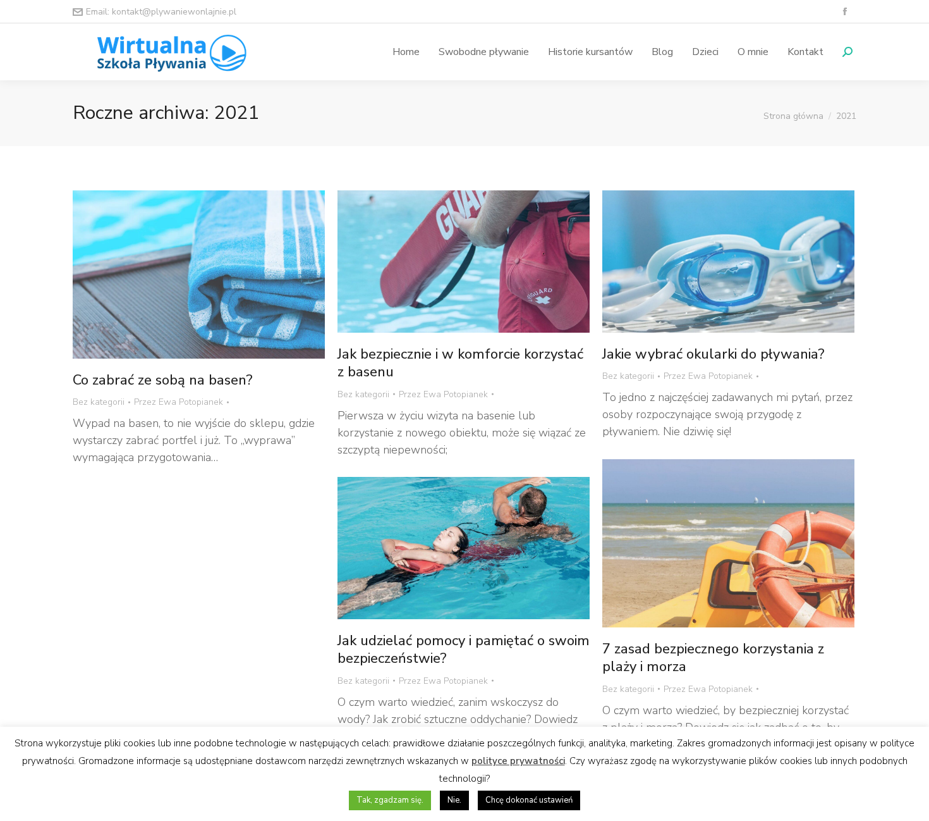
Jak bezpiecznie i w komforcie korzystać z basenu (460, 363)
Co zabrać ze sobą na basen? (163, 380)
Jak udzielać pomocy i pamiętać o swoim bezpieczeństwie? (463, 650)
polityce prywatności (518, 761)
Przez (178, 402)
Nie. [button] (454, 800)
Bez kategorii (98, 402)
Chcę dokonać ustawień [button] (529, 800)
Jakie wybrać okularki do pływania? (713, 354)
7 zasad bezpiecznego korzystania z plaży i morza (713, 658)
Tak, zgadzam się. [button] (389, 800)
